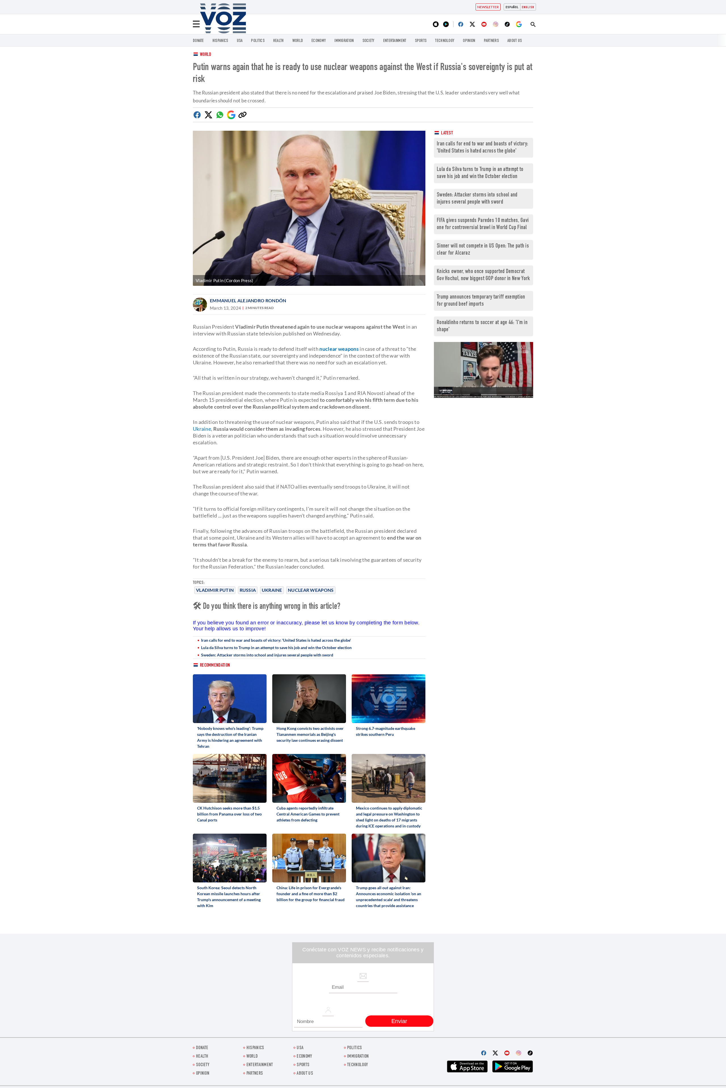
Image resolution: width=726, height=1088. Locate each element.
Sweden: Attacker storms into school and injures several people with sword (267, 654)
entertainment (394, 41)
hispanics (220, 41)
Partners (491, 41)
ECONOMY (318, 41)
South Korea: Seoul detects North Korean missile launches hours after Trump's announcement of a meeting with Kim (229, 896)
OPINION (469, 41)
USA (240, 41)
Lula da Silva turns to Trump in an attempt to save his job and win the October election (276, 647)
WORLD (297, 41)
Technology (444, 41)
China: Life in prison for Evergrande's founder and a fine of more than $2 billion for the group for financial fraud (311, 893)
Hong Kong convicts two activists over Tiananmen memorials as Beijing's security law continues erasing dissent (310, 734)
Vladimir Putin (215, 590)
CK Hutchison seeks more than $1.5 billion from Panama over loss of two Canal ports (229, 814)
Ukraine (272, 590)
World (206, 54)
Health (278, 41)
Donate (198, 41)
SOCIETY (368, 41)
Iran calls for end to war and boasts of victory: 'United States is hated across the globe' (276, 640)
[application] (483, 370)
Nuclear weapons (311, 590)
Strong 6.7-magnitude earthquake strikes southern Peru (385, 731)
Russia (248, 590)
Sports (421, 41)
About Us (514, 41)
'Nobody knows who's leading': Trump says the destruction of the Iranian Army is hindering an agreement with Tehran (230, 737)
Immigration (344, 41)
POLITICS (257, 41)
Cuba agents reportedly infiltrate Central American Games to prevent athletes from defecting (308, 814)
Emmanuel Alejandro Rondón (248, 300)
